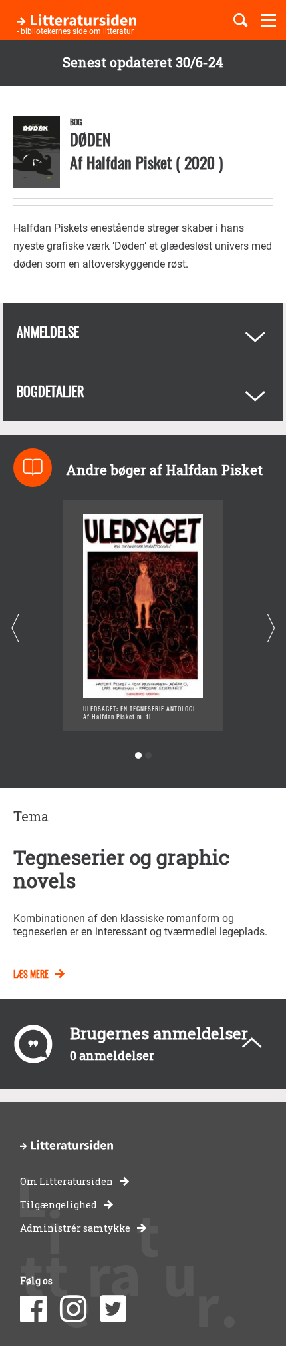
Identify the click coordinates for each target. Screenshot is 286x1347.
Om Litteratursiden (66, 1181)
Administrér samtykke (75, 1228)
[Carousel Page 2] (148, 756)
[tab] (143, 332)
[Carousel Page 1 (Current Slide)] (138, 756)
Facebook (33, 1309)
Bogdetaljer (50, 391)
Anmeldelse (48, 332)
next (271, 628)
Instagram (73, 1309)
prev (15, 628)
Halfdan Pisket (129, 162)
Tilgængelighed (58, 1204)
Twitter (113, 1309)
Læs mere (31, 974)
